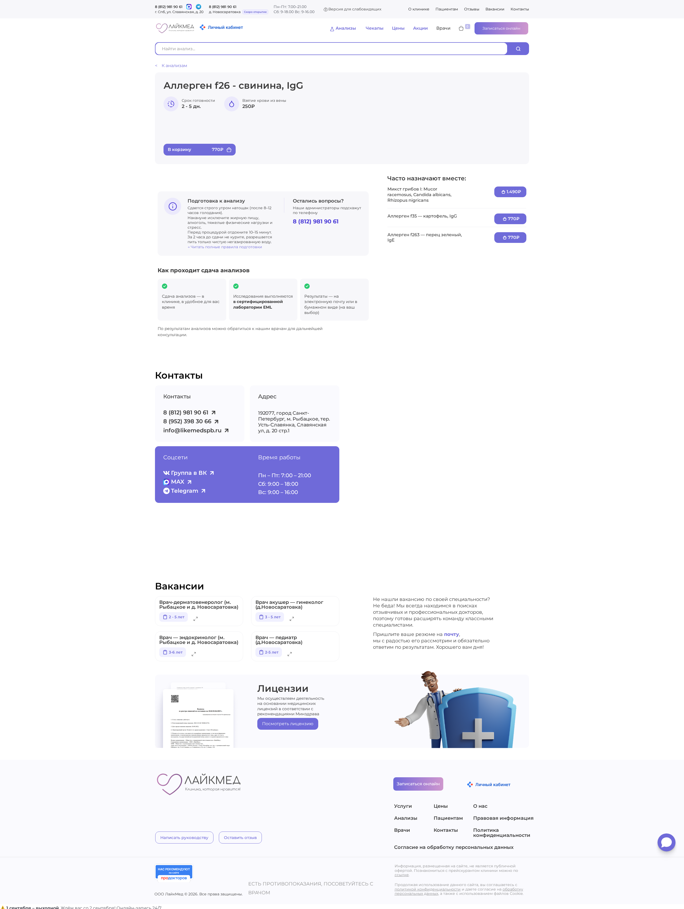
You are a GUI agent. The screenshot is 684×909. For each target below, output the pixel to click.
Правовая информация (501, 818)
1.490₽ (514, 191)
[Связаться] (189, 6)
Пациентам (447, 9)
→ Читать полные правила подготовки (225, 246)
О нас (480, 806)
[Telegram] (198, 6)
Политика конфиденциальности (501, 833)
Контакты (520, 9)
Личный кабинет (225, 27)
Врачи (443, 28)
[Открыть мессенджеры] (666, 844)
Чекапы (374, 28)
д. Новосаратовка (225, 12)
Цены (398, 28)
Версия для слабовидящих (354, 9)
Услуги (403, 806)
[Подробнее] (195, 619)
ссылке (402, 874)
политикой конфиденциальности (428, 889)
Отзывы (471, 9)
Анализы (346, 28)
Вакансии (494, 9)
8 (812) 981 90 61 (168, 7)
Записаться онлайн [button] (501, 28)
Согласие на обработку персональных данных (454, 847)
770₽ (513, 218)
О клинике (418, 9)
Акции (420, 28)
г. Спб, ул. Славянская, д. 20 (179, 12)
